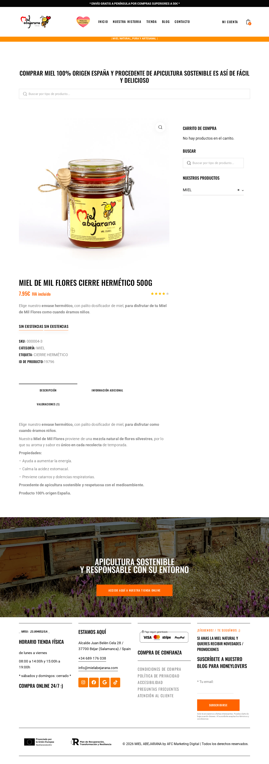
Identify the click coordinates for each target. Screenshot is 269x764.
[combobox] (213, 190)
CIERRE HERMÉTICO (51, 355)
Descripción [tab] (48, 390)
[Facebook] (94, 682)
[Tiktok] (115, 682)
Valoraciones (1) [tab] (48, 404)
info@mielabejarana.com (98, 668)
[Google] (104, 682)
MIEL (40, 348)
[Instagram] (83, 682)
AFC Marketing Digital (183, 744)
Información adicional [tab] (107, 390)
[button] (160, 127)
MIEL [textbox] (211, 190)
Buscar (23, 94)
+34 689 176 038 (92, 658)
